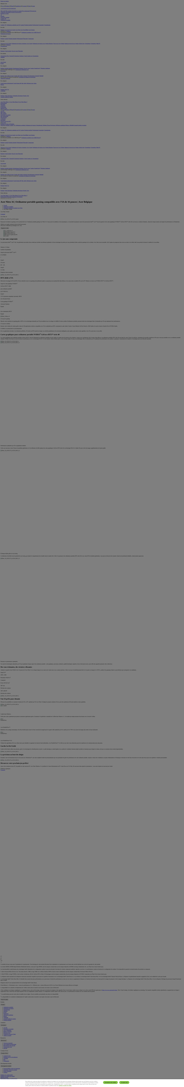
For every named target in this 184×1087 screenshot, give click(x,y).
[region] (92, 1083)
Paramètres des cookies (110, 1082)
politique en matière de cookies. (65, 1085)
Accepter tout (124, 1082)
